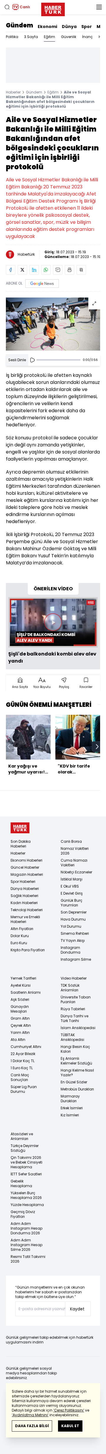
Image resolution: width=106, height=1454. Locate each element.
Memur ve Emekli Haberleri (25, 919)
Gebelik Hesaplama (21, 1183)
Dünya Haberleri (25, 888)
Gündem (19, 25)
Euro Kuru (19, 942)
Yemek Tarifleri (23, 978)
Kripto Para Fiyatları (28, 949)
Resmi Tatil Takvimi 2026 (28, 1259)
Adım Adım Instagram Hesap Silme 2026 (26, 1245)
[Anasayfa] (20, 827)
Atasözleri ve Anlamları (22, 1136)
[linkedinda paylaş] (34, 270)
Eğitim (49, 36)
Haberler (13, 92)
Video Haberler (74, 978)
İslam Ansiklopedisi (78, 1027)
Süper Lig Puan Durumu (24, 1089)
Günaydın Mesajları (20, 1009)
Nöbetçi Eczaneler (76, 872)
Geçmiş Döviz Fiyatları (23, 1214)
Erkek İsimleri (72, 1107)
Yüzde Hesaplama (27, 1204)
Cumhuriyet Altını (26, 1046)
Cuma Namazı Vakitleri (74, 863)
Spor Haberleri (23, 881)
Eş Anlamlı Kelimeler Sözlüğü (76, 1061)
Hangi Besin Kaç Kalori (75, 1049)
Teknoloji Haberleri (27, 909)
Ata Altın (18, 1039)
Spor (86, 26)
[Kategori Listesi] (99, 7)
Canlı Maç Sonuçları (20, 1077)
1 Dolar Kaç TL (22, 1060)
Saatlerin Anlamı (26, 992)
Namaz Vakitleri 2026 (75, 851)
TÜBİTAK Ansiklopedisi (72, 1037)
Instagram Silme (76, 959)
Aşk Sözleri (20, 999)
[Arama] (7, 7)
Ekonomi (47, 26)
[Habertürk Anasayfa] (53, 8)
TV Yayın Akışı (73, 940)
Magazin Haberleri (27, 874)
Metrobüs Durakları (77, 1089)
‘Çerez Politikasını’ (68, 1410)
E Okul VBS (70, 886)
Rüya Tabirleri (73, 1008)
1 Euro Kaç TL (22, 1067)
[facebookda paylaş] (10, 270)
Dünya (69, 26)
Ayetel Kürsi (21, 985)
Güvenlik (68, 36)
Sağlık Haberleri (24, 895)
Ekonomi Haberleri (26, 860)
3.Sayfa (31, 36)
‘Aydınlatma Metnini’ (30, 1414)
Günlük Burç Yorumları (71, 903)
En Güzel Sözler (74, 1082)
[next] (97, 746)
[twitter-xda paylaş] (22, 270)
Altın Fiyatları (22, 928)
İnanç (87, 36)
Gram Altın (20, 1018)
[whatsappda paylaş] (46, 270)
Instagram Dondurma (70, 950)
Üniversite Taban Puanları (76, 999)
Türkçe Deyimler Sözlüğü (25, 1148)
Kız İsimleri (70, 1115)
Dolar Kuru (20, 935)
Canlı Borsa (71, 841)
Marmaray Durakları (70, 1098)
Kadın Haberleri (24, 902)
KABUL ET (70, 1425)
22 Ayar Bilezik (23, 1053)
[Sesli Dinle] (32, 360)
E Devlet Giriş (72, 893)
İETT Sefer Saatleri (26, 1174)
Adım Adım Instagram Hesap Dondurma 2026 (26, 1228)
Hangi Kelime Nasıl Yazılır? (77, 1072)
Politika (12, 36)
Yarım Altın (20, 1032)
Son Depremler (74, 912)
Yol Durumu (71, 926)
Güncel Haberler (25, 867)
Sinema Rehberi (75, 933)
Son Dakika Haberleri (21, 844)
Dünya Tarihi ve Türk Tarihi (74, 1018)
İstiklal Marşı (71, 879)
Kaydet (77, 1309)
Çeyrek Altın (21, 1025)
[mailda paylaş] (57, 270)
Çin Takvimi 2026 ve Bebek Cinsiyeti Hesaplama (26, 1162)
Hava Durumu (73, 919)
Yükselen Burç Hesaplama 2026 (26, 1195)
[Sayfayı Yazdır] (69, 270)
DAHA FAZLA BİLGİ (32, 1425)
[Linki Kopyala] (81, 270)
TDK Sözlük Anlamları (70, 988)
